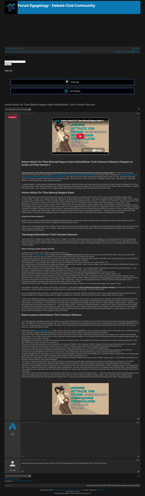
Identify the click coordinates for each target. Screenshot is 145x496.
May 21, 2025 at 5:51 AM (31, 422)
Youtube (128, 52)
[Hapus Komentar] (22, 472)
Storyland (12, 114)
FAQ (20, 49)
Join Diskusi (75, 91)
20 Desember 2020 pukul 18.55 (34, 460)
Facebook (119, 52)
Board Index (10, 52)
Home (8, 485)
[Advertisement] (72, 30)
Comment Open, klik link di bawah (16, 109)
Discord (136, 52)
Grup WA (75, 82)
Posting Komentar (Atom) (23, 481)
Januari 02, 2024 (28, 113)
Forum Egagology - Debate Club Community (56, 5)
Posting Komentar (12, 479)
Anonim (12, 470)
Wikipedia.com (39, 255)
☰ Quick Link (11, 49)
